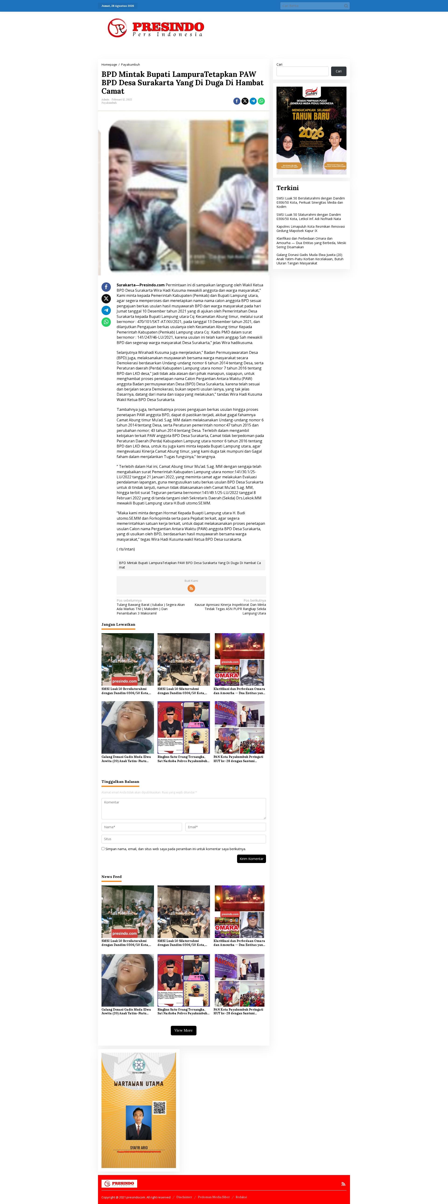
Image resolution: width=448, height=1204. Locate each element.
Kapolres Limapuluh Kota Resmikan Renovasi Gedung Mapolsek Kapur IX (310, 228)
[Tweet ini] (245, 101)
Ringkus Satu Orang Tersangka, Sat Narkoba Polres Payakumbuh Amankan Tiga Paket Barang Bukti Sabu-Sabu (183, 759)
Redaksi (241, 1197)
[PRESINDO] (156, 27)
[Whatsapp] (261, 101)
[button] (346, 6)
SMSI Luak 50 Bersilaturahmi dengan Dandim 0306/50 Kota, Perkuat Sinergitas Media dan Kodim (125, 691)
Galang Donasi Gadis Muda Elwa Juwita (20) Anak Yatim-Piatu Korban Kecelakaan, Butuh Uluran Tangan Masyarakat (127, 759)
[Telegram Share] (253, 101)
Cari (279, 64)
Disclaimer (184, 1197)
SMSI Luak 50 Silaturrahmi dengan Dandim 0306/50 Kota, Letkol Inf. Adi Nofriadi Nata (181, 691)
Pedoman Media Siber (214, 1197)
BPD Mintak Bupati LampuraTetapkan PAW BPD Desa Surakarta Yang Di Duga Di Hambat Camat (190, 565)
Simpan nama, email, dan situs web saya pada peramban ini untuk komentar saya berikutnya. (175, 849)
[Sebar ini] (236, 101)
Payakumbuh (109, 102)
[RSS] (191, 588)
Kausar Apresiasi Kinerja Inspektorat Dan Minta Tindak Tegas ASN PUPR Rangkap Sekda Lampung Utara (230, 606)
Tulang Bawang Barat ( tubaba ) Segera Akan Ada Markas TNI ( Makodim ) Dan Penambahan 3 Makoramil (151, 606)
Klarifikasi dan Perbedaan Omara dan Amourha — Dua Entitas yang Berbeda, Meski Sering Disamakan (240, 691)
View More (184, 1030)
